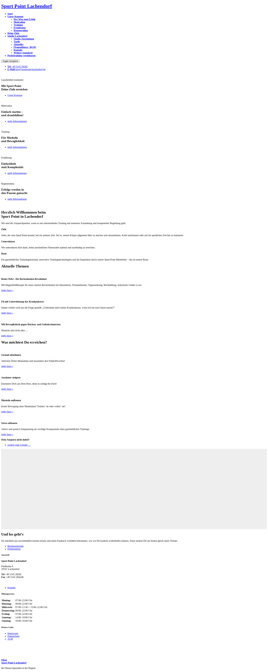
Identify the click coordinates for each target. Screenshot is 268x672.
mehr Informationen (17, 121)
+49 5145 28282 (17, 66)
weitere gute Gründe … (19, 445)
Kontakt (11, 587)
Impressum (12, 633)
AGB (10, 639)
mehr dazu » (7, 290)
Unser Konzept (14, 95)
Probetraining (14, 549)
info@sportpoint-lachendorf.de (26, 69)
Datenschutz (13, 636)
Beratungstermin (15, 546)
